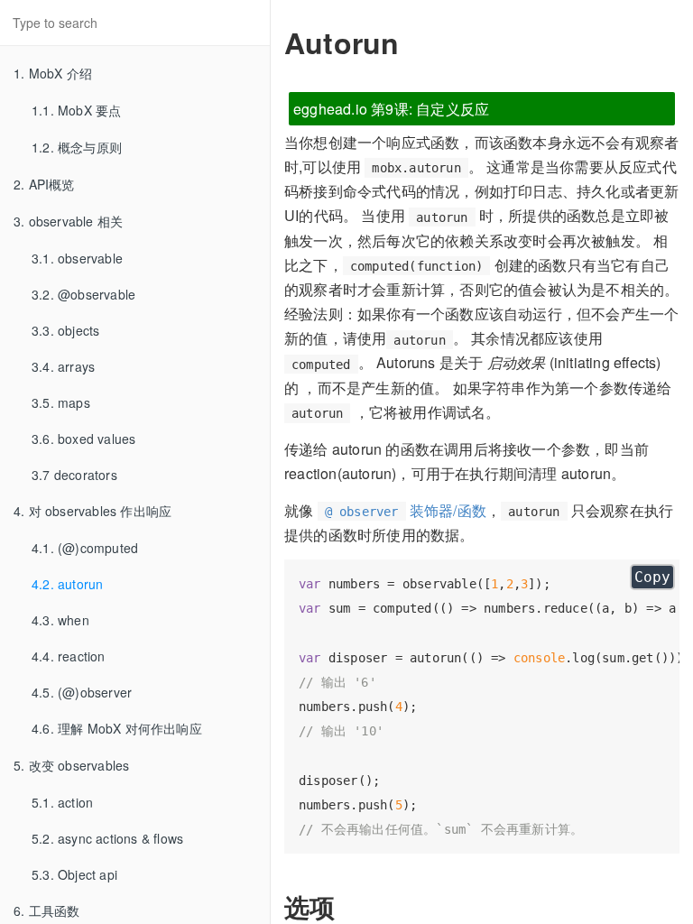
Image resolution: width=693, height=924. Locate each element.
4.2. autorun (67, 584)
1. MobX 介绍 (53, 73)
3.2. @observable (83, 294)
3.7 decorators (74, 475)
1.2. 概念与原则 (77, 147)
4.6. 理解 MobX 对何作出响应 (117, 728)
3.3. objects (65, 330)
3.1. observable (77, 258)
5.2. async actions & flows (107, 838)
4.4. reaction (69, 656)
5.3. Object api (74, 874)
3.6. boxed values (83, 439)
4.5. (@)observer (82, 692)
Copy (652, 577)
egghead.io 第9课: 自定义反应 (391, 108)
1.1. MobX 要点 (76, 110)
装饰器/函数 (405, 510)
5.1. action (62, 802)
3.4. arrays (63, 366)
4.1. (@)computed (85, 548)
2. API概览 (44, 184)
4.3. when (60, 620)
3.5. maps (61, 402)
